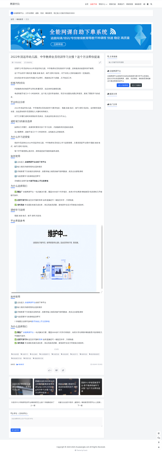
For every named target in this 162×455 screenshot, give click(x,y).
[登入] (144, 4)
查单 (41, 339)
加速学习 (25, 354)
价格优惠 (16, 354)
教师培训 (84, 354)
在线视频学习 (45, 354)
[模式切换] (148, 4)
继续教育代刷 (17, 358)
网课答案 (129, 4)
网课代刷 (112, 4)
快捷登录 (16, 430)
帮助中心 (102, 4)
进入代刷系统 (123, 85)
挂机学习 (75, 354)
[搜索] (151, 4)
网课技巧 (121, 4)
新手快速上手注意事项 (41, 321)
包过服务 (34, 354)
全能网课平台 (30, 302)
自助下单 (93, 4)
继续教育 (138, 4)
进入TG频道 (136, 85)
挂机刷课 (65, 354)
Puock (85, 450)
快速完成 (56, 354)
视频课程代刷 (38, 358)
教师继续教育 (94, 354)
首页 (86, 4)
